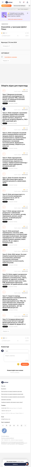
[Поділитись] (18, 36)
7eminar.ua (20, 444)
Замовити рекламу (6, 399)
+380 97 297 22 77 (6, 410)
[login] (27, 2)
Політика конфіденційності (7, 438)
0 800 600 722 (11, 408)
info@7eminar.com (5, 419)
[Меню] (2, 2)
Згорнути (5, 60)
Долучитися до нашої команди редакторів (12, 394)
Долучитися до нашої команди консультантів (13, 396)
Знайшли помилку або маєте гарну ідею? (12, 402)
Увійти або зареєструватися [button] (15, 19)
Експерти (3, 388)
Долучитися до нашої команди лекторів (11, 391)
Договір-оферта (5, 436)
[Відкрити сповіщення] (23, 2)
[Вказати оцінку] (22, 91)
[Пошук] (20, 2)
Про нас (3, 386)
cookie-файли (20, 461)
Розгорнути (6, 46)
